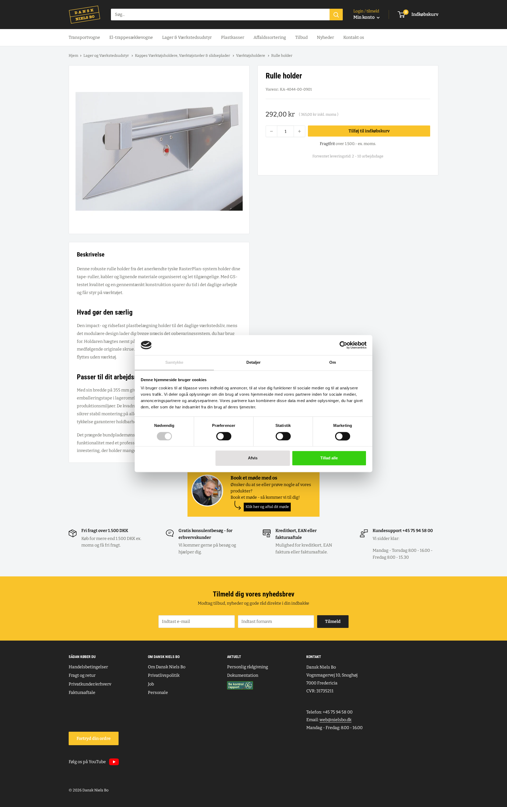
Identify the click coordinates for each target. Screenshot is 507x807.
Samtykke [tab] (174, 362)
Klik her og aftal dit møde (267, 507)
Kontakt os (353, 37)
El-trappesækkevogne (131, 37)
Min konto (364, 17)
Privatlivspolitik (164, 675)
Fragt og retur (82, 675)
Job (151, 684)
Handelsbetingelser (88, 666)
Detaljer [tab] (253, 362)
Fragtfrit (327, 143)
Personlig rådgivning (247, 666)
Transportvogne (84, 37)
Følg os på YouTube (87, 761)
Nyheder (325, 37)
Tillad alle (329, 458)
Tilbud (301, 37)
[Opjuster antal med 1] (299, 131)
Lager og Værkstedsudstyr (106, 55)
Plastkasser (232, 37)
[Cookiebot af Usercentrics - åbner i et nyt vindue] (343, 345)
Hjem (73, 55)
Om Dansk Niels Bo (166, 666)
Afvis (252, 458)
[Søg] (336, 14)
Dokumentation (242, 675)
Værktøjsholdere (251, 55)
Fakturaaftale (82, 692)
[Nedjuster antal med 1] (271, 131)
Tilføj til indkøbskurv (369, 130)
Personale (158, 692)
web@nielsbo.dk (335, 719)
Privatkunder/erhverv (90, 684)
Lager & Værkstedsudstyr (187, 37)
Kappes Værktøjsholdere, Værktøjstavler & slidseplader (183, 55)
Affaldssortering (269, 37)
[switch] (223, 436)
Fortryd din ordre (94, 738)
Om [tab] (332, 362)
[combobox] (220, 14)
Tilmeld (333, 621)
